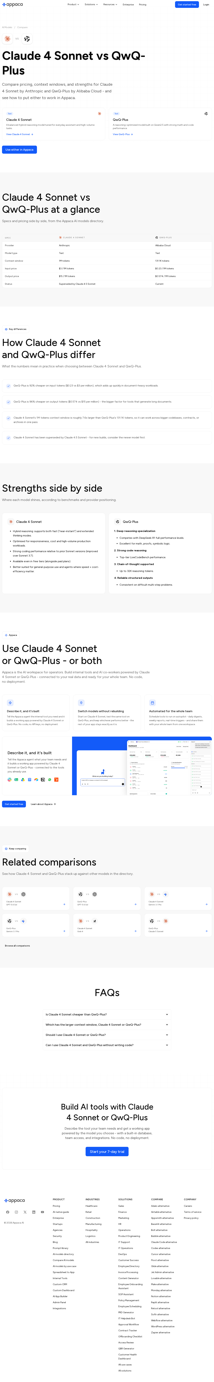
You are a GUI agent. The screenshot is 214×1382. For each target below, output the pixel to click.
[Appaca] (12, 4)
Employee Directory (128, 1266)
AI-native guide (61, 1212)
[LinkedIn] (33, 1212)
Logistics (90, 1236)
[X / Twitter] (25, 1212)
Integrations (59, 1308)
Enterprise (128, 4)
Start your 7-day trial (107, 1151)
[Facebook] (7, 1212)
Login (206, 4)
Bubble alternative (160, 1236)
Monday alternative (161, 1290)
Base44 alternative (161, 1224)
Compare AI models (63, 1260)
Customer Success (128, 1260)
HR (119, 1224)
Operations (124, 1230)
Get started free (187, 4)
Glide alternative (159, 1266)
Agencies (58, 1230)
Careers (188, 1206)
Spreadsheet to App (64, 1272)
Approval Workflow (128, 1324)
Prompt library (60, 1248)
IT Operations (125, 1248)
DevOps (122, 1254)
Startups (58, 1224)
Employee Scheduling (129, 1306)
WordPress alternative (162, 1326)
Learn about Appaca (41, 804)
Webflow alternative (161, 1320)
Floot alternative (160, 1260)
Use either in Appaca (19, 149)
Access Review (126, 1342)
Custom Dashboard (63, 1290)
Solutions (90, 4)
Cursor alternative (160, 1254)
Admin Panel (59, 1302)
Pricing (142, 4)
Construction (93, 1218)
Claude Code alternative (164, 1242)
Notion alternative (161, 1296)
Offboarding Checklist (130, 1336)
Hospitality (91, 1230)
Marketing (123, 1218)
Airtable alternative (161, 1212)
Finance (122, 1212)
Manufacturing (93, 1224)
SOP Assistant (126, 1294)
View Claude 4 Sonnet (18, 134)
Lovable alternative (161, 1278)
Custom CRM (60, 1284)
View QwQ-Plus (121, 134)
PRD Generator (126, 1312)
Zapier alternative (160, 1332)
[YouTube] (42, 1212)
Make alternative (160, 1284)
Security (57, 1236)
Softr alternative (160, 1314)
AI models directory (63, 1254)
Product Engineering (129, 1236)
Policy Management (128, 1300)
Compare (22, 27)
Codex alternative (160, 1248)
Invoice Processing (128, 1272)
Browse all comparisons (17, 945)
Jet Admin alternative (162, 1272)
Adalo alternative (160, 1206)
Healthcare (91, 1206)
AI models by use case (64, 1266)
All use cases (125, 1364)
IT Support (124, 1242)
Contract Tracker (127, 1330)
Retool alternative (160, 1308)
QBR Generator (126, 1348)
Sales (121, 1206)
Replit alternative (160, 1302)
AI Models (7, 27)
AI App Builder (60, 1296)
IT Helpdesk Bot (126, 1318)
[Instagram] (16, 1212)
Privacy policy (191, 1218)
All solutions (124, 1370)
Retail (88, 1212)
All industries (92, 1242)
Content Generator (128, 1278)
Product (72, 4)
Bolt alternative (159, 1230)
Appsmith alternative (162, 1218)
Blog (55, 1242)
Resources (109, 4)
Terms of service (192, 1212)
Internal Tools (60, 1278)
